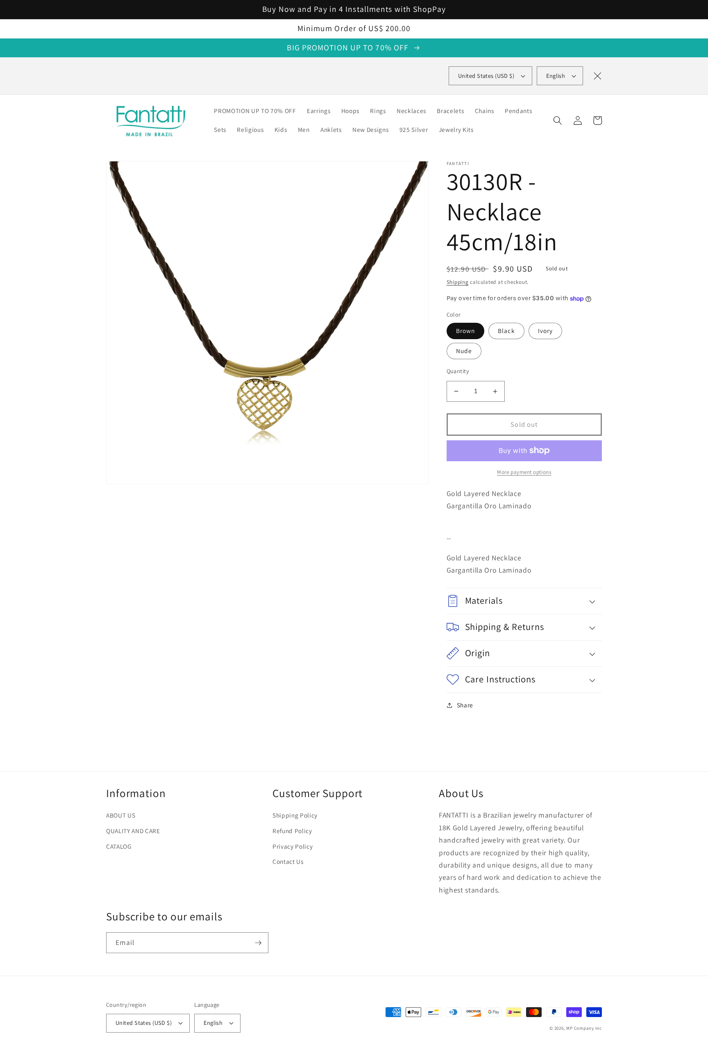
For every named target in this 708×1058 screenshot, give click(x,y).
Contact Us (288, 861)
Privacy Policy (292, 846)
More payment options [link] (524, 472)
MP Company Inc (584, 1028)
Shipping (458, 282)
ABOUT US (120, 815)
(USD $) (486, 75)
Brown (465, 330)
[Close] (597, 76)
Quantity (458, 371)
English (555, 75)
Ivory (545, 330)
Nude (464, 351)
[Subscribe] (258, 943)
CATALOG (119, 846)
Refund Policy (292, 831)
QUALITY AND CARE (133, 831)
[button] (557, 120)
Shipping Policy (295, 815)
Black (506, 330)
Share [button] (465, 705)
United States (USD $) (144, 1022)
